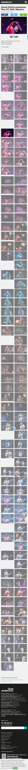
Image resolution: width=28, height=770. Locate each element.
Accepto (15, 768)
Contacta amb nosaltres (6, 742)
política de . (8, 768)
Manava (21, 679)
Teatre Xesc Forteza (6, 681)
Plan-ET (14, 679)
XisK (17, 679)
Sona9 (3, 679)
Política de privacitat (5, 745)
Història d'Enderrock (5, 738)
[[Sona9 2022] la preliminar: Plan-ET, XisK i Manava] (7, 58)
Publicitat (3, 741)
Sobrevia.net (9, 748)
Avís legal (3, 744)
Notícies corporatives (5, 736)
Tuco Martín (8, 679)
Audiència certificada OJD (6, 735)
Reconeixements (4, 739)
